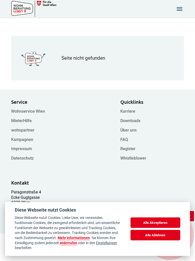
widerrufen (68, 243)
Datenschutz (22, 158)
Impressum (21, 148)
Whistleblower (133, 158)
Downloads (130, 120)
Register (128, 148)
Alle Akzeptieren (155, 223)
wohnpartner (23, 130)
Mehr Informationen (74, 238)
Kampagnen (22, 139)
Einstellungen (106, 243)
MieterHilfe (21, 120)
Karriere (127, 111)
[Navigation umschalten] (179, 9)
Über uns (128, 130)
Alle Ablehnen (155, 235)
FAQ (124, 139)
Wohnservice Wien (28, 111)
